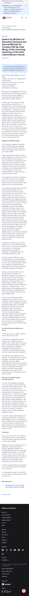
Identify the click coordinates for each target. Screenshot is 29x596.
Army (4, 529)
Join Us (4, 523)
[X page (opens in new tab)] (7, 550)
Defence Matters (6, 517)
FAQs (3, 525)
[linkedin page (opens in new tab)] (19, 550)
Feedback (5, 560)
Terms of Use (5, 574)
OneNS (4, 540)
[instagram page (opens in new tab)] (11, 550)
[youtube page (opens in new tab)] (15, 550)
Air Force (5, 535)
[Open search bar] (22, 18)
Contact (4, 557)
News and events (11, 26)
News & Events (6, 515)
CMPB (4, 543)
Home (3, 26)
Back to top (7, 494)
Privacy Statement (7, 571)
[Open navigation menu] (26, 18)
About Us (4, 512)
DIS (3, 537)
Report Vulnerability (7, 569)
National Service (6, 520)
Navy (4, 532)
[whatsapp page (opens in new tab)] (3, 554)
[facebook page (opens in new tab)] (3, 550)
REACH (4, 576)
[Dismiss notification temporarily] (26, 6)
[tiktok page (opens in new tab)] (23, 550)
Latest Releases (6, 27)
